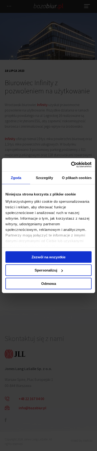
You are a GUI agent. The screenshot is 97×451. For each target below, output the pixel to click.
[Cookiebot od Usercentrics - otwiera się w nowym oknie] (71, 165)
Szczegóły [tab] (44, 178)
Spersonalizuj (46, 270)
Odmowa (48, 283)
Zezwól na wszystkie (48, 257)
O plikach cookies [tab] (77, 178)
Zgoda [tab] (16, 178)
